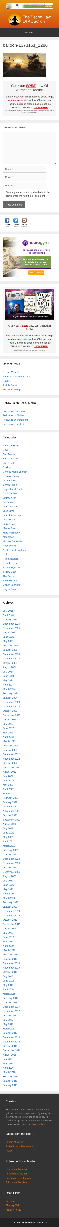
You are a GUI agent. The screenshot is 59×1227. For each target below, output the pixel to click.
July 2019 (8, 933)
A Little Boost (10, 385)
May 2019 (8, 941)
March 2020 (9, 898)
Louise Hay (9, 524)
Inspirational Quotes (13, 489)
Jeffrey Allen (9, 498)
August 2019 (9, 928)
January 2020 (10, 906)
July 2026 (8, 610)
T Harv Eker (9, 571)
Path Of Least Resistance (16, 376)
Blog (5, 450)
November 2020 (11, 863)
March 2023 (9, 741)
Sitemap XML (13, 1205)
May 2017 (8, 1024)
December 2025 (11, 623)
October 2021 (10, 815)
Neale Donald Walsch (14, 550)
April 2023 (8, 737)
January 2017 (10, 1033)
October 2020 (10, 867)
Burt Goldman (10, 458)
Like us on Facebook (14, 411)
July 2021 (8, 828)
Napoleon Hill (10, 545)
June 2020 (8, 885)
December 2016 (11, 1037)
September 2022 (11, 767)
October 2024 (10, 663)
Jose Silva (8, 511)
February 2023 (10, 745)
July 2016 (8, 1059)
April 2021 (8, 841)
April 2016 (8, 1067)
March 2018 (9, 994)
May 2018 (8, 985)
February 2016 (10, 1076)
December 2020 (11, 858)
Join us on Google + (13, 424)
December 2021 (11, 806)
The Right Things (12, 389)
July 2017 (8, 1020)
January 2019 (10, 959)
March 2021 (9, 845)
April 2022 (8, 789)
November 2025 (11, 628)
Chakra (7, 467)
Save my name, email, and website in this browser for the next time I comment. (28, 194)
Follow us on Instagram (15, 419)
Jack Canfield (10, 493)
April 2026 (8, 615)
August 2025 (9, 632)
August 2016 (9, 1054)
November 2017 (11, 1011)
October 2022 (10, 763)
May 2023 (8, 732)
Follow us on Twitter (13, 415)
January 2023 (10, 750)
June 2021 (8, 832)
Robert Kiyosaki (11, 567)
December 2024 (11, 654)
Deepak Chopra (11, 476)
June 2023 (8, 728)
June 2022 (8, 780)
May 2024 (8, 680)
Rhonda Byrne (10, 563)
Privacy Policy (13, 1209)
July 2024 (8, 671)
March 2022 (9, 793)
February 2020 (10, 902)
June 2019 (8, 937)
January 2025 (10, 650)
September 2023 (11, 715)
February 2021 (10, 850)
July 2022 (8, 776)
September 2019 (11, 924)
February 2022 (10, 798)
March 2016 (9, 1072)
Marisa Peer (9, 528)
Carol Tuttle (9, 463)
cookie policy (38, 1124)
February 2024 (10, 693)
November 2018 (11, 967)
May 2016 (8, 1063)
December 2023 (11, 702)
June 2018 (8, 980)
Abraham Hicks (11, 445)
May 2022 (8, 785)
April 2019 (8, 946)
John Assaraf (10, 506)
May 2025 (8, 641)
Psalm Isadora (10, 558)
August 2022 (9, 771)
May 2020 (8, 889)
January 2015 (10, 1085)
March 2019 (9, 950)
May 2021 (8, 837)
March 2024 (9, 689)
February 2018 (10, 998)
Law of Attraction (12, 515)
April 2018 (8, 989)
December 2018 (11, 963)
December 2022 (11, 754)
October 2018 (10, 972)
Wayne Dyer (9, 589)
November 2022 (11, 758)
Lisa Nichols (9, 519)
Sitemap (10, 1201)
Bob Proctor (9, 454)
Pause (6, 381)
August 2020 (9, 876)
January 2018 (10, 1002)
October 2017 (10, 1015)
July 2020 (8, 880)
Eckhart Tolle (10, 484)
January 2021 (10, 854)
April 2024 (8, 684)
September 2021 (11, 819)
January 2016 (10, 1081)
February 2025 (10, 645)
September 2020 (11, 872)
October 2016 (10, 1046)
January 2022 (10, 802)
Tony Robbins (10, 580)
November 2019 (11, 915)
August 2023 (9, 719)
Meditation (8, 537)
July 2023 (8, 724)
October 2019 (10, 919)
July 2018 (8, 976)
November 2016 (11, 1041)
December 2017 (11, 1006)
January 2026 (10, 619)
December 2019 (11, 911)
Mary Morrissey (11, 532)
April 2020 (8, 893)
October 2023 (10, 710)
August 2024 (9, 667)
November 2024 (11, 658)
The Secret (9, 576)
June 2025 (8, 637)
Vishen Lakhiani (11, 585)
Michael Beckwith (12, 541)
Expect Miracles (11, 372)
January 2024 (10, 697)
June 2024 (8, 676)
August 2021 (9, 824)
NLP (5, 554)
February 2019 (10, 954)
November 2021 (11, 811)
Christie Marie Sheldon (15, 471)
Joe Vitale (8, 502)
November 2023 (11, 706)
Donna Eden (9, 480)
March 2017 (9, 1028)
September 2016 (11, 1050)
